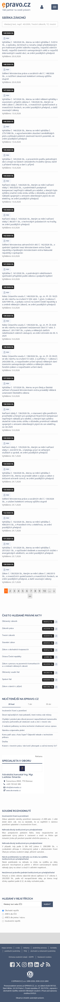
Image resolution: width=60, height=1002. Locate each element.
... (50, 590)
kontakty (53, 948)
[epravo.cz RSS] (48, 964)
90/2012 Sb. (48, 650)
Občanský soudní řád (10, 672)
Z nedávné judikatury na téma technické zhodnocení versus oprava (29, 726)
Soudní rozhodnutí (16, 810)
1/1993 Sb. (48, 657)
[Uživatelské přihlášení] (41, 7)
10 (44, 590)
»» (30, 596)
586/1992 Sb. (48, 687)
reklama (26, 948)
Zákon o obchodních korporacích (15, 649)
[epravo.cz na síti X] (18, 964)
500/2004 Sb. (48, 680)
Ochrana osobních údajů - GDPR (21, 957)
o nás (18, 948)
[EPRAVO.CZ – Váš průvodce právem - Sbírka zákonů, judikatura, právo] (16, 7)
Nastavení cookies (44, 957)
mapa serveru (7, 948)
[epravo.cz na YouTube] (30, 964)
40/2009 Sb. (48, 636)
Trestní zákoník (8, 635)
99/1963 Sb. (48, 673)
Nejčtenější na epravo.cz (20, 698)
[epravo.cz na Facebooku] (12, 964)
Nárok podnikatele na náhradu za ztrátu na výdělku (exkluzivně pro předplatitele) (25, 858)
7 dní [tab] (30, 704)
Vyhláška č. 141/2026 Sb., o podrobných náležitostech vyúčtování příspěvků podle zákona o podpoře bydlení (27, 274)
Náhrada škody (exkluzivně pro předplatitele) (22, 830)
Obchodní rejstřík (12, 910)
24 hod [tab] (11, 704)
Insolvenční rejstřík (12, 921)
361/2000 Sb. (48, 664)
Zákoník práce (8, 628)
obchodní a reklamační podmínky (43, 951)
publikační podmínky (12, 951)
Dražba (5, 742)
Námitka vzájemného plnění (13, 730)
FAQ (25, 951)
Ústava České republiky (11, 656)
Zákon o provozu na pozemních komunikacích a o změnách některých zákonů (20, 665)
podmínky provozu (40, 948)
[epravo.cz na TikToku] (42, 964)
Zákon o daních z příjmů (12, 686)
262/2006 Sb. (48, 629)
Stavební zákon (8, 642)
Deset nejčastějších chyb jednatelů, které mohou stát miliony (26, 715)
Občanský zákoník (9, 621)
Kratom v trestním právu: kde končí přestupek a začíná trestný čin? (29, 746)
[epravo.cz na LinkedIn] (36, 964)
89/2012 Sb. (48, 622)
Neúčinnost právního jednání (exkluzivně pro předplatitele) (28, 872)
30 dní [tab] (48, 704)
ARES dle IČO (11, 914)
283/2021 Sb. (48, 643)
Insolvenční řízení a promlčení (14, 711)
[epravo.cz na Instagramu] (24, 964)
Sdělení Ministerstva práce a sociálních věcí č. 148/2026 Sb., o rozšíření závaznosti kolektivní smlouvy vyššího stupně (28, 76)
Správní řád (6, 679)
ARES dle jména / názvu (15, 917)
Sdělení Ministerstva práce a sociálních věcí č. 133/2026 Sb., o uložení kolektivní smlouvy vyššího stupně (28, 500)
